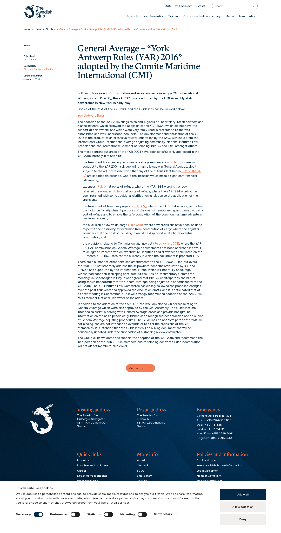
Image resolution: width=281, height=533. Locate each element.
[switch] (75, 514)
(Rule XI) (118, 191)
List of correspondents (92, 475)
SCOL (168, 6)
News (241, 16)
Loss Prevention (154, 16)
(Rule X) (101, 186)
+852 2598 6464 (223, 433)
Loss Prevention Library (92, 465)
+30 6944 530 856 (219, 420)
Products (133, 16)
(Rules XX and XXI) (166, 243)
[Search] (253, 6)
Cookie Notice (206, 460)
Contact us (136, 368)
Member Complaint (209, 475)
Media (230, 16)
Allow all (243, 494)
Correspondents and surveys (202, 16)
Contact (200, 6)
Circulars (50, 29)
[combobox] (231, 6)
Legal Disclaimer (207, 470)
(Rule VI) (175, 162)
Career (81, 470)
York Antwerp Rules (91, 115)
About (253, 16)
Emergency (185, 6)
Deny (242, 519)
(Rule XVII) (135, 225)
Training (173, 16)
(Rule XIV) (139, 206)
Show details (163, 514)
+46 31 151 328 (222, 415)
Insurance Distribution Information (219, 465)
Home (26, 29)
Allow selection (243, 507)
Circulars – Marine (44, 69)
